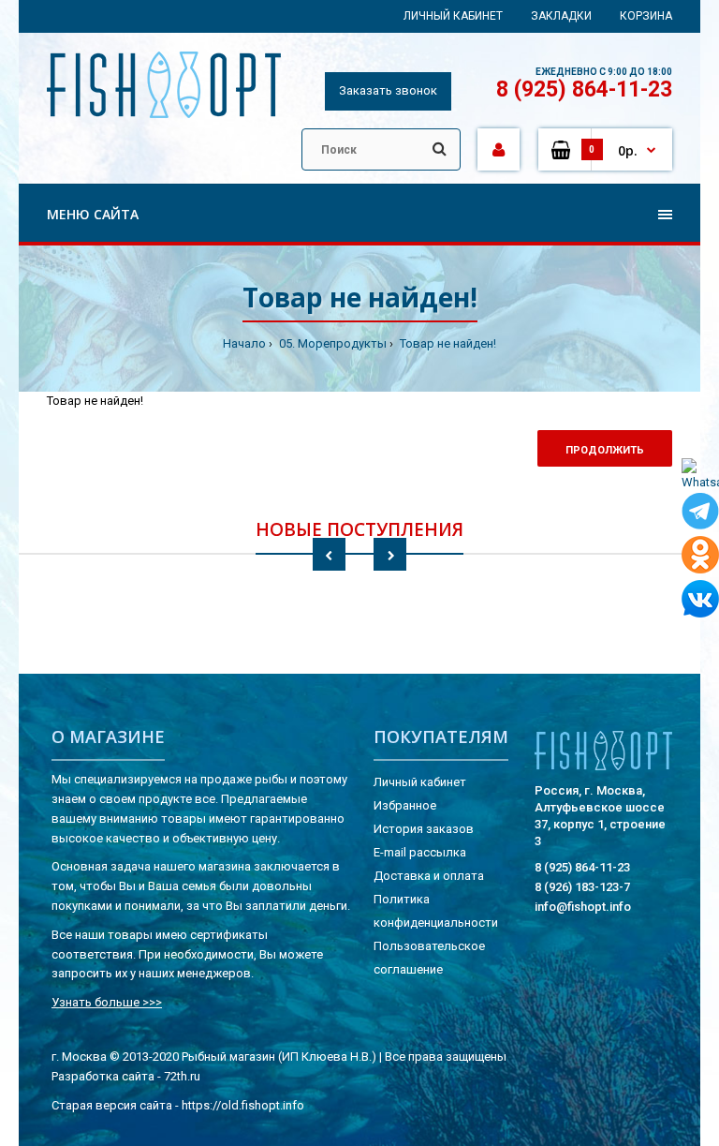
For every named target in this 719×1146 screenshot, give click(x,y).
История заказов (424, 829)
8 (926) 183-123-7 (582, 887)
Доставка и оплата (429, 876)
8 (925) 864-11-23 (584, 89)
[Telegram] (700, 514)
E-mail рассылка (420, 852)
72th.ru (182, 1076)
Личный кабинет (453, 15)
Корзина (646, 15)
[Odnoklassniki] (700, 558)
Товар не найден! (446, 343)
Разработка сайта (102, 1076)
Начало (244, 343)
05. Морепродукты (331, 343)
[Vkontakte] (700, 602)
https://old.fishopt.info (243, 1105)
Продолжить (604, 450)
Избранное (405, 805)
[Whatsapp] (700, 475)
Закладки (561, 15)
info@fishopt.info (583, 907)
